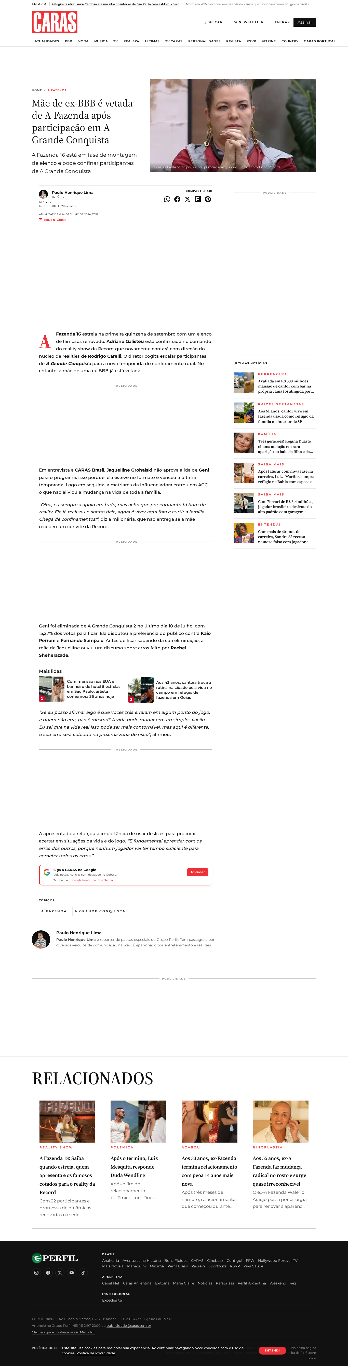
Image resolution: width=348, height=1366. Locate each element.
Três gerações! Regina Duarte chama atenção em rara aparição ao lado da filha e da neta (284, 446)
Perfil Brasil (177, 1266)
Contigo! (234, 1260)
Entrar (282, 22)
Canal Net (110, 1283)
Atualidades (47, 41)
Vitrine (269, 41)
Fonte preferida (103, 880)
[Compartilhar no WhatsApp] (167, 199)
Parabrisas (225, 1283)
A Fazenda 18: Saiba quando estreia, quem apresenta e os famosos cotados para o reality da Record (67, 1175)
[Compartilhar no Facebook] (177, 199)
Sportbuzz (217, 1266)
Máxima (157, 1266)
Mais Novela (113, 1266)
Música (101, 41)
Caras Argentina (137, 1283)
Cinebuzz (215, 1260)
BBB (68, 41)
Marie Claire (183, 1283)
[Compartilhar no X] (187, 199)
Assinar (305, 22)
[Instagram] (36, 1272)
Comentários (55, 220)
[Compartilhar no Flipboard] (197, 199)
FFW (250, 1260)
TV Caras (174, 41)
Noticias (205, 1283)
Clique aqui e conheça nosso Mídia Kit (63, 1332)
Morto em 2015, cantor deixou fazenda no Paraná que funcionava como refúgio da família (247, 4)
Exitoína (162, 1283)
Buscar (215, 22)
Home (37, 90)
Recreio (198, 1266)
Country (290, 41)
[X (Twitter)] (59, 1272)
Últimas (152, 41)
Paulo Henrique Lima (72, 192)
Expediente (112, 1300)
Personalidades (204, 41)
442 (293, 1283)
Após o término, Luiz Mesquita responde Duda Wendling (134, 1167)
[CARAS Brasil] (55, 22)
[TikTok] (83, 1272)
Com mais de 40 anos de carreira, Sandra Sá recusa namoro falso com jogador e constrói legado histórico (283, 537)
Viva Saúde (253, 1266)
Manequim (136, 1266)
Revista (233, 41)
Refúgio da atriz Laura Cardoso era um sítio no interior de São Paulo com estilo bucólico (115, 4)
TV (115, 41)
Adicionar (198, 872)
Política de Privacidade (54, 1348)
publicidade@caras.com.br (128, 1325)
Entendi (272, 1350)
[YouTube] (71, 1272)
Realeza (131, 41)
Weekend (278, 1283)
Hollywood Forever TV (278, 1260)
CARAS (197, 1260)
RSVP (251, 41)
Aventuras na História (142, 1260)
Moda (83, 41)
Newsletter (251, 22)
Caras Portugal (320, 41)
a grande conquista (100, 911)
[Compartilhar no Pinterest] (208, 199)
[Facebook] (48, 1272)
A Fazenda (57, 90)
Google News (80, 880)
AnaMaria (110, 1260)
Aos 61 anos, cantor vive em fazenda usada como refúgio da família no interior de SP (286, 416)
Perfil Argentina (252, 1283)
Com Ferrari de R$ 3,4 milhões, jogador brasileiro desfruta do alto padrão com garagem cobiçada (286, 507)
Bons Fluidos (176, 1260)
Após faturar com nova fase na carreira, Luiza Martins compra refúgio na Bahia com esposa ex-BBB (287, 476)
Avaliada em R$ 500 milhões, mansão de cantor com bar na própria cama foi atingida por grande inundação (284, 386)
